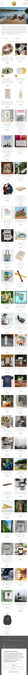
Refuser (13, 668)
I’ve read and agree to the (11, 647)
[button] (26, 1)
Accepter (13, 665)
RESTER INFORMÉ (6, 638)
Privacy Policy (7, 647)
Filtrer (6, 38)
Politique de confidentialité (9, 661)
